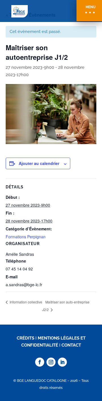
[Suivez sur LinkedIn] (62, 362)
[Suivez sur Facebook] (39, 362)
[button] (89, 10)
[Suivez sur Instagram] (51, 362)
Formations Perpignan (26, 236)
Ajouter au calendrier (39, 163)
